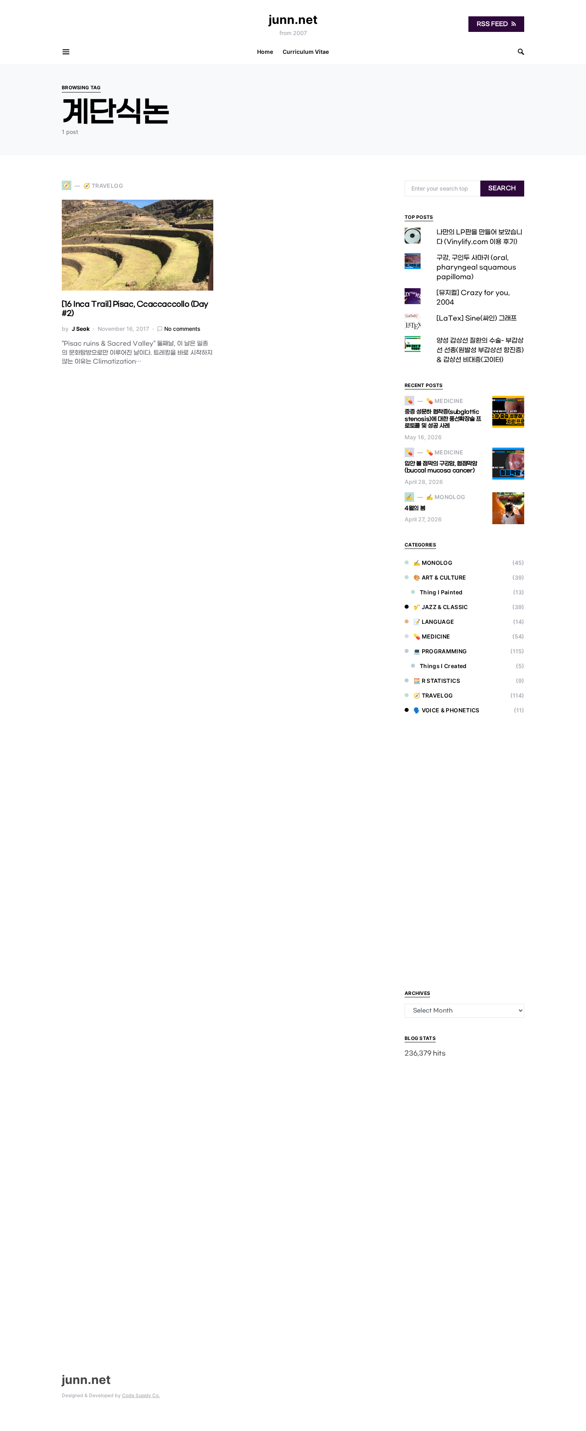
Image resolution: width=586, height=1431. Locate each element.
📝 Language (433, 621)
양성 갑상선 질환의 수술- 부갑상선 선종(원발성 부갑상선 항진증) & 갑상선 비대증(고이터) (480, 350)
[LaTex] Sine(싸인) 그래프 (477, 318)
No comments (182, 328)
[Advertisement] (464, 853)
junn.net (293, 19)
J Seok (81, 328)
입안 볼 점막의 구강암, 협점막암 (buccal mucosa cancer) (441, 467)
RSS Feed (492, 24)
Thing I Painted (441, 592)
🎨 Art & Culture (439, 577)
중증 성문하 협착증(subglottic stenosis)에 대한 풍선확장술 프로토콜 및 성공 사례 (443, 419)
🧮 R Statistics (436, 680)
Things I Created (443, 665)
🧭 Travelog (433, 695)
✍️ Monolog (432, 562)
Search (502, 188)
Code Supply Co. (141, 1395)
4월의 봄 (415, 508)
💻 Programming (440, 651)
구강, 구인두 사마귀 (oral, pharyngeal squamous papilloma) (476, 267)
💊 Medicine (431, 636)
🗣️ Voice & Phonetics (446, 710)
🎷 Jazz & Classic (440, 606)
